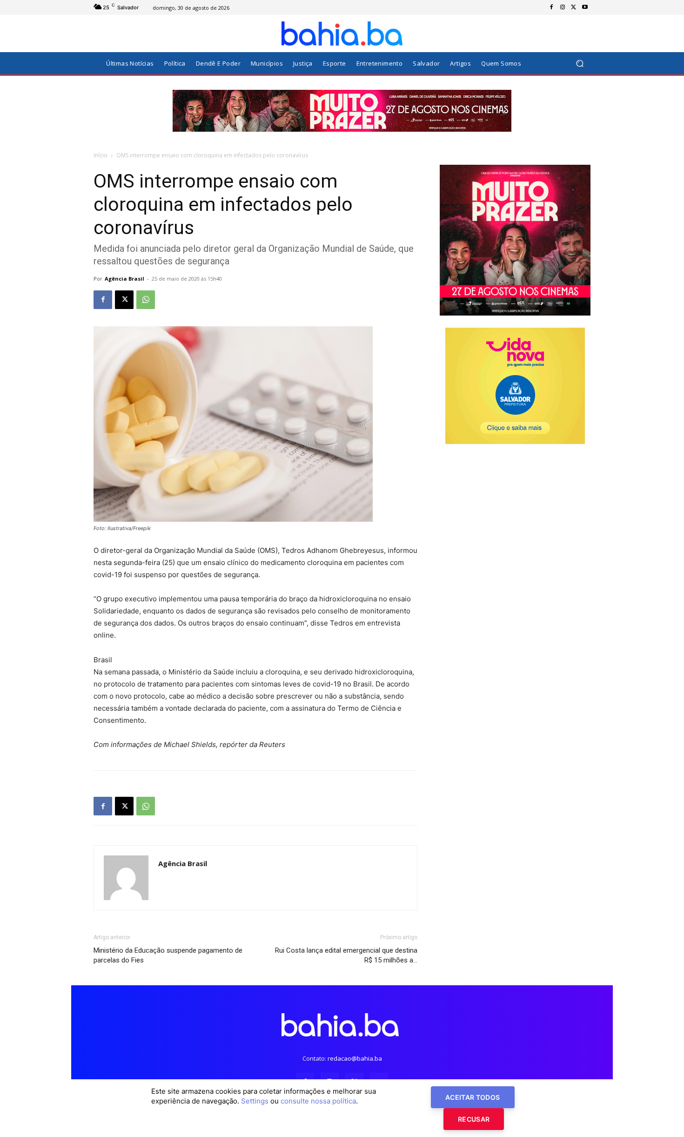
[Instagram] (562, 7)
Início (100, 155)
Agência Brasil (124, 278)
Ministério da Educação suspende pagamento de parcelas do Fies (168, 955)
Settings (254, 1101)
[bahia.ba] (342, 33)
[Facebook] (551, 7)
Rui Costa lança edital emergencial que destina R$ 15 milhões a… (346, 955)
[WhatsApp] (145, 299)
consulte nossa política (318, 1101)
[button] (579, 63)
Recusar (474, 1119)
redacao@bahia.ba (355, 1058)
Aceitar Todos (472, 1097)
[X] (573, 7)
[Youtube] (584, 7)
